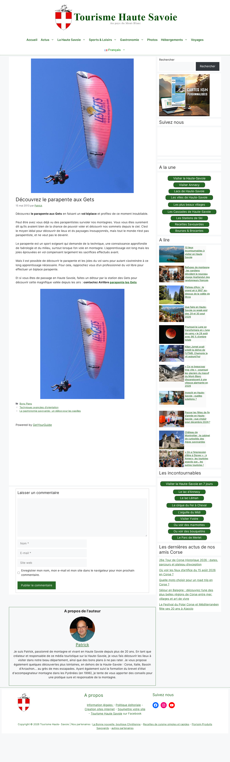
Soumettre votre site (131, 709)
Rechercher (166, 59)
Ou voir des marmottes (189, 525)
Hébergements (172, 40)
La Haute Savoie (69, 40)
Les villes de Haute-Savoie (189, 197)
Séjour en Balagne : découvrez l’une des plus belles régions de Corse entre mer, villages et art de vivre (186, 594)
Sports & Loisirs (100, 40)
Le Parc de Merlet (189, 537)
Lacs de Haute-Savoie (189, 191)
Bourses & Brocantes (189, 230)
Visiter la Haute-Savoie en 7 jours (189, 484)
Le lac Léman (189, 498)
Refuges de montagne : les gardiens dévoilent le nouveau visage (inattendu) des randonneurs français (197, 274)
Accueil (31, 40)
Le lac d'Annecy (189, 491)
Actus (45, 40)
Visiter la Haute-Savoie (189, 178)
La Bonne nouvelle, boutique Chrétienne (116, 724)
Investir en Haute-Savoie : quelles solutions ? (195, 395)
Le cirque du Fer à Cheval (189, 505)
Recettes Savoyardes (189, 224)
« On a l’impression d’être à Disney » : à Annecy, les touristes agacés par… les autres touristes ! (196, 458)
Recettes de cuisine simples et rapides (166, 724)
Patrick (82, 644)
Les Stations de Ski (189, 218)
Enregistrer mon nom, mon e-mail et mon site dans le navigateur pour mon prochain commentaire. (77, 573)
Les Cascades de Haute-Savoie (189, 211)
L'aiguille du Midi (189, 512)
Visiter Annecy (189, 185)
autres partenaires (122, 728)
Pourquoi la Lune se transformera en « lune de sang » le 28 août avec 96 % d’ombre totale (197, 333)
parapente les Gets (123, 282)
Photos (152, 40)
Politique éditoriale (128, 705)
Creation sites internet (100, 709)
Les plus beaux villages (189, 204)
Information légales (100, 705)
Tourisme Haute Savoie (106, 713)
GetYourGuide (42, 425)
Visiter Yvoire (189, 518)
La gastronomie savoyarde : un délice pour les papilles (50, 410)
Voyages (197, 40)
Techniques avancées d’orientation (39, 407)
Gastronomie (129, 40)
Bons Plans (26, 403)
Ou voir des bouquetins (189, 531)
